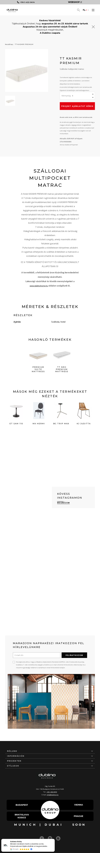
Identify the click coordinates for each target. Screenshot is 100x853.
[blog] (58, 838)
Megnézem (63, 502)
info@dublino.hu (52, 795)
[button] (54, 839)
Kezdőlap (9, 44)
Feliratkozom (74, 655)
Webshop (74, 2)
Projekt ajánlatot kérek (77, 106)
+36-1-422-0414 (52, 792)
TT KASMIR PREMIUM (24, 44)
